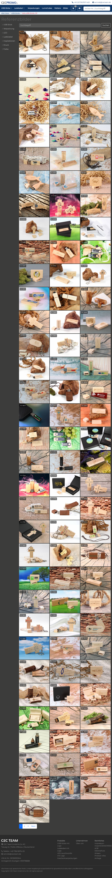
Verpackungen (34, 8)
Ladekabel (8, 37)
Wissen (98, 853)
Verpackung (9, 29)
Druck (6, 45)
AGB (96, 848)
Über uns (79, 843)
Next (33, 826)
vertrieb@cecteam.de (102, 2)
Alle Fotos (5, 13)
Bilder (65, 8)
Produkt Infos (100, 856)
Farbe (6, 49)
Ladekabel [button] (18, 8)
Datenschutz (100, 851)
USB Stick (8, 25)
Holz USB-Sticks (29, 13)
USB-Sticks (15, 13)
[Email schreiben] (79, 8)
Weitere (57, 8)
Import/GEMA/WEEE (103, 846)
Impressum (99, 843)
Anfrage (98, 858)
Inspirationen (9, 41)
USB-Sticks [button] (6, 8)
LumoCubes (47, 8)
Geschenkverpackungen (67, 858)
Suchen (105, 25)
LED (5, 33)
